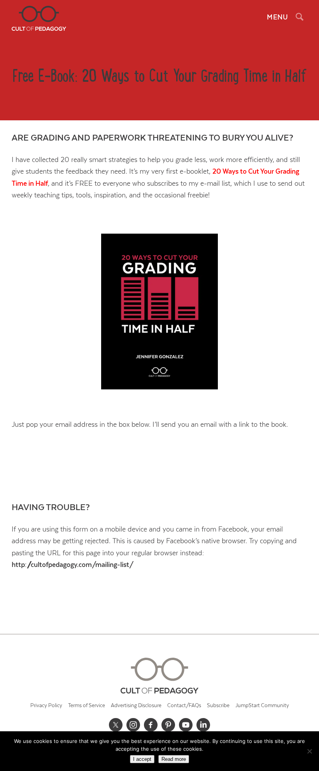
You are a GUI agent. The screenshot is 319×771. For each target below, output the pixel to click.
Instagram (133, 724)
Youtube (186, 724)
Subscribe (218, 706)
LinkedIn (203, 724)
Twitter (116, 724)
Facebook (151, 724)
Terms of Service (86, 706)
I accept (142, 759)
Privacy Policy (46, 706)
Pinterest (168, 724)
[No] (309, 751)
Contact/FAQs (184, 706)
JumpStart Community (262, 706)
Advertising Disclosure (136, 706)
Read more (173, 759)
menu (277, 17)
